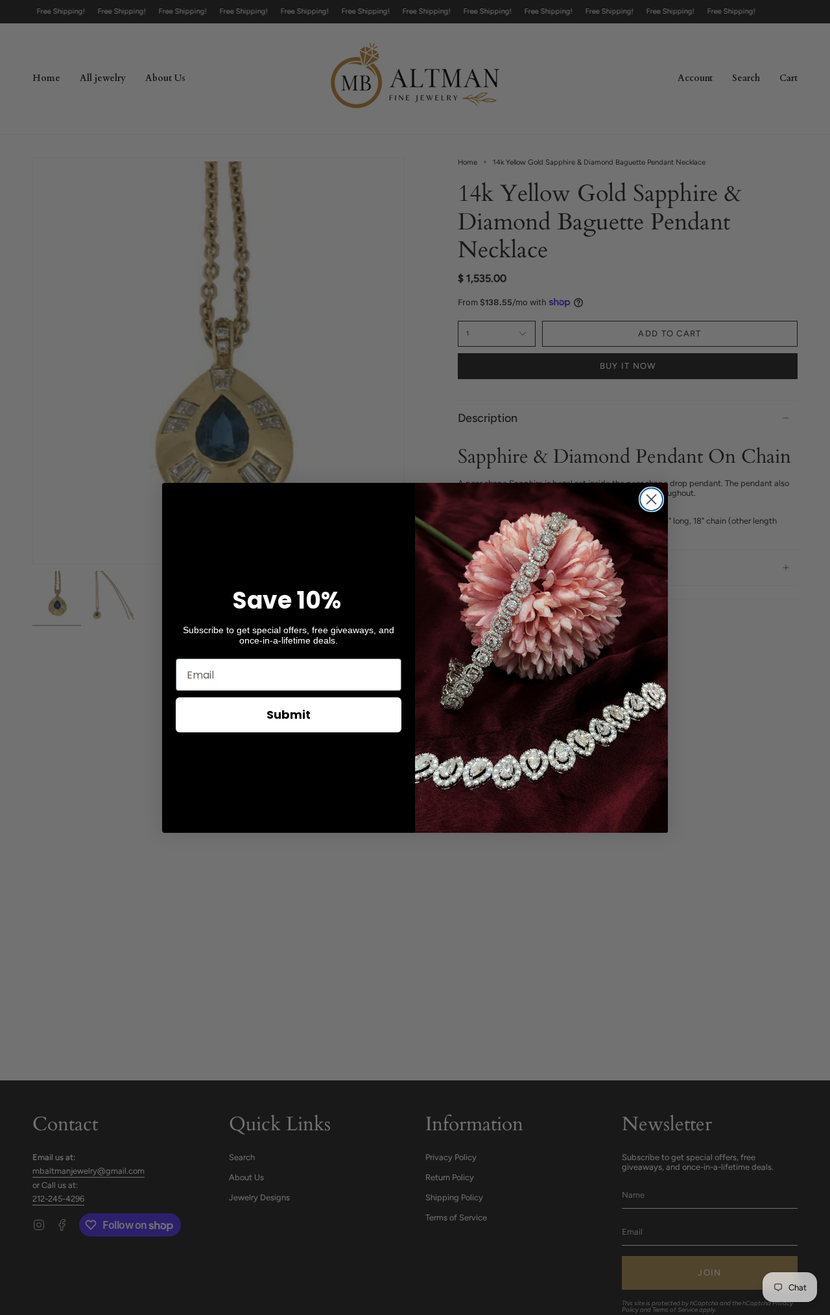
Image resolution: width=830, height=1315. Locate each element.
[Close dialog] (651, 499)
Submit (289, 714)
